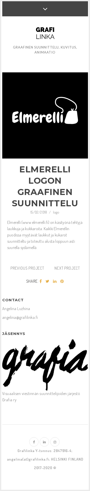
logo (56, 212)
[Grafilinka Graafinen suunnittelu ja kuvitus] (45, 34)
